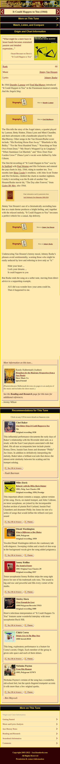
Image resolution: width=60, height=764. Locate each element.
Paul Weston (23, 166)
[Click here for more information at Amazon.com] (45, 59)
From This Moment (24, 669)
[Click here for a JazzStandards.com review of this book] (10, 198)
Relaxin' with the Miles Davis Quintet (31, 486)
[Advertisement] (30, 325)
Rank (5, 66)
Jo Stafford (7, 166)
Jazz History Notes (10, 729)
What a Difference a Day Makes (29, 532)
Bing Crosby (19, 172)
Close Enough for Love (25, 602)
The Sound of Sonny (24, 566)
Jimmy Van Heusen (48, 72)
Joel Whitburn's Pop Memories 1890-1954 (36, 197)
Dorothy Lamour (17, 85)
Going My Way (9, 185)
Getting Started (9, 719)
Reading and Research (11, 733)
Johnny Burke (50, 77)
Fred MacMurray (38, 85)
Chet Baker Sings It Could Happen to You (33, 426)
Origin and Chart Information (14, 715)
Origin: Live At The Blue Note (28, 636)
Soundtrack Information (12, 738)
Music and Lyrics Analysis (13, 724)
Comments (7, 743)
